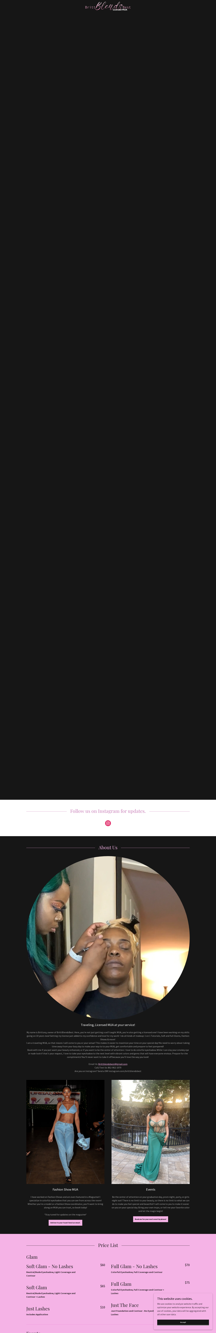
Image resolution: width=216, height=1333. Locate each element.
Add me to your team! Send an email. (65, 1223)
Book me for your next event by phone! (150, 1219)
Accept (183, 1322)
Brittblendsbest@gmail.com (112, 1064)
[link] (108, 5)
